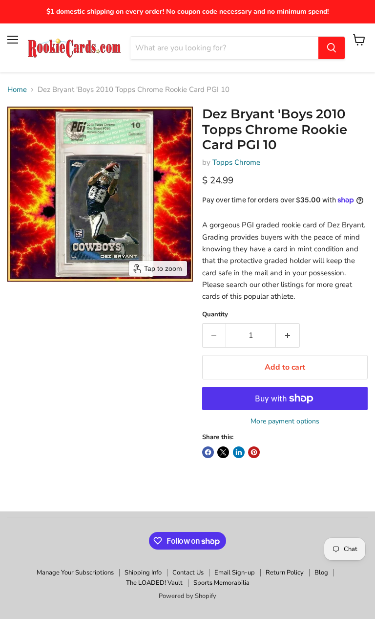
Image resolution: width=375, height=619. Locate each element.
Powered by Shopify (187, 596)
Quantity (215, 314)
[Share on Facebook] (208, 452)
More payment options (284, 421)
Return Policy (285, 572)
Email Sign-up (234, 572)
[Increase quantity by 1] (288, 335)
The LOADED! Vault (154, 582)
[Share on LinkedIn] (239, 452)
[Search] (331, 48)
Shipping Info (143, 572)
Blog (321, 572)
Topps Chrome (236, 162)
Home (17, 90)
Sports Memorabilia (221, 582)
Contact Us (188, 572)
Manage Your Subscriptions (75, 572)
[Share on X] (223, 452)
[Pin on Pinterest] (254, 452)
